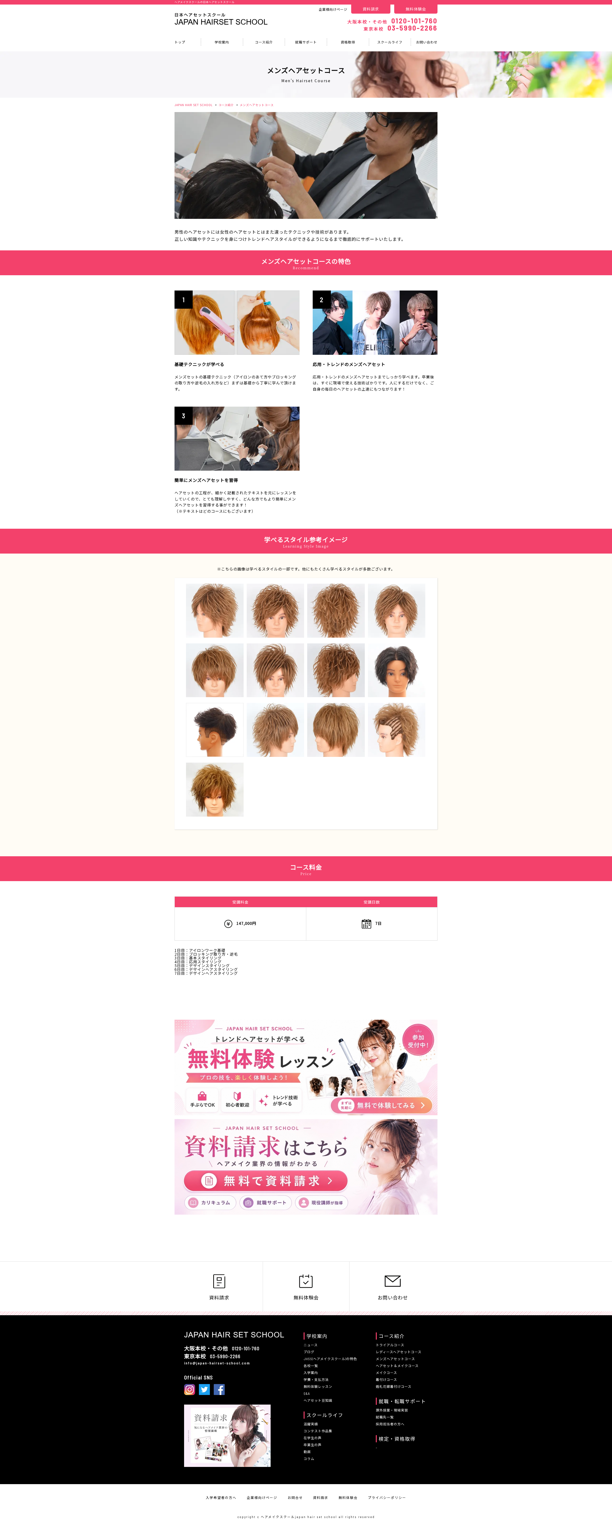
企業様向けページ (333, 9)
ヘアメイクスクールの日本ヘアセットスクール (205, 2)
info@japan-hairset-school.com (217, 1363)
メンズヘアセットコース (395, 1359)
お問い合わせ (426, 42)
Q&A (307, 1393)
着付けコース (386, 1380)
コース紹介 (264, 42)
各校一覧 (311, 1366)
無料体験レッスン (318, 1387)
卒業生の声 (313, 1445)
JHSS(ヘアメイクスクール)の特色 (330, 1359)
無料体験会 (416, 9)
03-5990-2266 (400, 27)
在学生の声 (313, 1438)
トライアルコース (390, 1345)
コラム (309, 1459)
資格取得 (348, 42)
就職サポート (306, 42)
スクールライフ (389, 42)
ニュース (311, 1345)
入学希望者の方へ (221, 1498)
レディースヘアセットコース (398, 1352)
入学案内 (311, 1373)
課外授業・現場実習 (392, 1410)
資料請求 (371, 9)
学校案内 (222, 42)
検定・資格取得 (397, 1439)
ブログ (309, 1352)
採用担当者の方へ (390, 1424)
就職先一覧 (385, 1417)
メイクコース (386, 1373)
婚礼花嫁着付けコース (393, 1387)
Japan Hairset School (221, 22)
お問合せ (295, 1498)
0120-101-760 (392, 20)
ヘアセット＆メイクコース (397, 1366)
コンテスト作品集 (318, 1431)
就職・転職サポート (402, 1401)
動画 (307, 1452)
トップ (180, 42)
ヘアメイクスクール (278, 1517)
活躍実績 (311, 1424)
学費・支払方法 (316, 1380)
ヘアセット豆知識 (318, 1400)
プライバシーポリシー (387, 1498)
